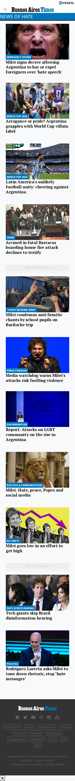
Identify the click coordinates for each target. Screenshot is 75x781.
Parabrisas (54, 733)
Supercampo (17, 739)
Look (52, 739)
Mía (37, 745)
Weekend (37, 739)
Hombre (35, 733)
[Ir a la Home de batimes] (37, 708)
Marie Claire (47, 727)
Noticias (65, 727)
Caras (29, 727)
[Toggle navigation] (6, 9)
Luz (63, 739)
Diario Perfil (12, 727)
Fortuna (19, 733)
